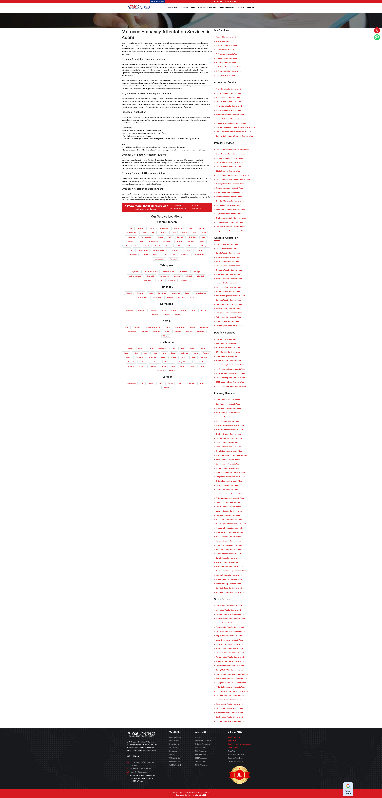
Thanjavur (170, 297)
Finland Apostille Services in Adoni (228, 317)
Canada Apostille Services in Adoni (228, 253)
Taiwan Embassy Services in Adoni (228, 562)
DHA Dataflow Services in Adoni (227, 339)
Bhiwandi (131, 366)
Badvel (152, 228)
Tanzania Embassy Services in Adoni (229, 567)
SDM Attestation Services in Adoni (228, 97)
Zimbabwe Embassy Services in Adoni (230, 592)
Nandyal (202, 241)
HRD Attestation (200, 755)
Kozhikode (200, 331)
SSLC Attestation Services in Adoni (228, 171)
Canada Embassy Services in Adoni (229, 438)
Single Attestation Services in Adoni (229, 214)
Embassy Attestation (202, 744)
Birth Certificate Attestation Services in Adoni (232, 175)
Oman (180, 383)
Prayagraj (160, 370)
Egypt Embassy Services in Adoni (228, 464)
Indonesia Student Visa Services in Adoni (231, 700)
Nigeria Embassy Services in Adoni (228, 537)
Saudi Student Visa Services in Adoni (229, 717)
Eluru (152, 233)
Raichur (183, 310)
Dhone (144, 233)
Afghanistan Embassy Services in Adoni (230, 472)
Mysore (177, 314)
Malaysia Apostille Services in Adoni (229, 274)
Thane (193, 357)
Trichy (192, 297)
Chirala (191, 228)
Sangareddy (171, 280)
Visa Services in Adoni (224, 41)
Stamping (172, 755)
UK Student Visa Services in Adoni (228, 610)
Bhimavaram (164, 228)
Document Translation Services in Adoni (230, 227)
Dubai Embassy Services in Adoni (228, 400)
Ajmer (173, 366)
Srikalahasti (133, 254)
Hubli (193, 310)
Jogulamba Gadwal (151, 272)
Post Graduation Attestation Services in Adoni (232, 150)
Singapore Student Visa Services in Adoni (231, 683)
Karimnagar (196, 272)
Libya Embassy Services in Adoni (228, 515)
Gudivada (163, 233)
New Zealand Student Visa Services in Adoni (232, 674)
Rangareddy (148, 280)
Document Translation (235, 758)
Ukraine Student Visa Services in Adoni (230, 696)
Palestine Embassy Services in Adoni (229, 545)
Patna (145, 353)
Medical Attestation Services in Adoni (229, 192)
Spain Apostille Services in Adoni (228, 321)
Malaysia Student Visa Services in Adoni (230, 687)
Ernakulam (137, 327)
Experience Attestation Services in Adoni (231, 209)
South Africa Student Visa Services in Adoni (232, 691)
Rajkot (163, 357)
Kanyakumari (175, 293)
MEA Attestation (201, 751)
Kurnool (141, 241)
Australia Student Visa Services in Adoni (230, 619)
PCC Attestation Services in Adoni (228, 110)
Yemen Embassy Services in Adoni (228, 584)
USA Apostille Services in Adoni (227, 244)
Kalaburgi (172, 370)
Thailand (166, 388)
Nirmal (160, 280)
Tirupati (164, 254)
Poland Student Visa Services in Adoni (230, 657)
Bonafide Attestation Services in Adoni (230, 222)
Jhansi (192, 366)
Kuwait (151, 383)
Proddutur (178, 246)
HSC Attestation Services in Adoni (228, 167)
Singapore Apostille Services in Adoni (229, 270)
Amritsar (206, 353)
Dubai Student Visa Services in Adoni (229, 704)
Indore (136, 353)
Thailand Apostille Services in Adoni (229, 279)
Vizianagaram (159, 259)
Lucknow (192, 349)
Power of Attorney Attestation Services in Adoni (233, 119)
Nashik (173, 353)
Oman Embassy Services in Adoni (228, 421)
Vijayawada (184, 254)
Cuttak (182, 366)
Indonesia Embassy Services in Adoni (229, 494)
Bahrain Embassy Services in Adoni (229, 417)
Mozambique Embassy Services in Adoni (231, 524)
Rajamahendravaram (160, 250)
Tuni (174, 254)
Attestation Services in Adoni (226, 45)
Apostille (198, 737)
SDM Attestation (201, 758)
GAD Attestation (200, 761)
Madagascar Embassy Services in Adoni (230, 532)
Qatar (160, 383)
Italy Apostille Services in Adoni (227, 283)
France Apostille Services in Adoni (228, 291)
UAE (142, 383)
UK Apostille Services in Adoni (227, 249)
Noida (164, 366)
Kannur (192, 327)
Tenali (155, 254)
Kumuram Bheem (168, 272)
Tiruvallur (140, 293)
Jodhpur (142, 362)
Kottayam (177, 331)
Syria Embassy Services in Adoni (228, 558)
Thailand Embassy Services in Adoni (229, 434)
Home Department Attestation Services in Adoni (233, 132)
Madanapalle (153, 241)
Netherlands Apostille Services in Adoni (230, 296)
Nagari (137, 246)
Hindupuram (131, 237)
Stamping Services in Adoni (226, 63)
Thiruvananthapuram (153, 327)
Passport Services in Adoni (226, 37)
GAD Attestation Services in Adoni (228, 102)
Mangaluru (141, 310)
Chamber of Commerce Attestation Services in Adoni (235, 127)
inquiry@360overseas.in (178, 208)
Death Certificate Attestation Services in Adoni (233, 180)
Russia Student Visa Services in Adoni (230, 627)
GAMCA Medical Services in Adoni (228, 71)
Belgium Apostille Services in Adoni (229, 326)
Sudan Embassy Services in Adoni (228, 554)
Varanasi (140, 357)
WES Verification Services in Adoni (228, 67)
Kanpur (126, 353)
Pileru (168, 246)
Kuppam (130, 241)
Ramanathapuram (200, 293)
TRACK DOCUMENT (157, 2)
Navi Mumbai (200, 362)
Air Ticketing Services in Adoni (227, 54)
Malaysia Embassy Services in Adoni (229, 430)
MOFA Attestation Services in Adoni (229, 106)
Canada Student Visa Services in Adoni (230, 614)
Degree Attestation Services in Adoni (229, 162)
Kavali (203, 237)
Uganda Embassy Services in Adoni (229, 575)
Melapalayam (142, 297)
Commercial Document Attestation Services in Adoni (235, 136)
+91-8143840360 (195, 208)
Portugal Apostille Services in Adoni (229, 313)
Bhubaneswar (168, 362)
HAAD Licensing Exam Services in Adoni (230, 369)
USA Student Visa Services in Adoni (229, 606)
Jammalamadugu (146, 237)
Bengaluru (129, 310)
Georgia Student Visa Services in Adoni (230, 666)
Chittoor (201, 228)
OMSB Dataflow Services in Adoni (228, 352)
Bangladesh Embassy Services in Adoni (230, 477)
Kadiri (170, 237)
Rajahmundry (143, 250)
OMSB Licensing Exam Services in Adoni (231, 378)
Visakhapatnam (199, 254)
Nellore (127, 246)
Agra (164, 353)
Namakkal (181, 297)
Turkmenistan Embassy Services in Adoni (231, 571)
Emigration (173, 751)
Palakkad (145, 331)
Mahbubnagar (164, 276)
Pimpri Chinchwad (185, 362)
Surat (173, 349)
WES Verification (175, 758)
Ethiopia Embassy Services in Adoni (229, 481)
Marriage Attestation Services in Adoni (230, 184)
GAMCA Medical (175, 765)
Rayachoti (187, 250)
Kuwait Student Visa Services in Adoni (230, 713)
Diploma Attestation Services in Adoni (230, 158)
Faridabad (128, 357)
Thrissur (166, 336)
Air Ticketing (173, 748)
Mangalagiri (167, 241)
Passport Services (175, 737)
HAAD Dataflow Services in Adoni (228, 343)
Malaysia (202, 383)
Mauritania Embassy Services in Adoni (230, 528)
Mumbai (130, 349)
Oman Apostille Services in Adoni (228, 266)
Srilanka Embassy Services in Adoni (229, 451)
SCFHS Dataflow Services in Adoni (228, 361)
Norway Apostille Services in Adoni (228, 309)
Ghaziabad (204, 357)
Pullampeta (204, 246)
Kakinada (180, 237)
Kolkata (140, 349)
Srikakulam (199, 250)
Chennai (129, 293)
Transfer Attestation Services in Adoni (230, 201)
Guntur (194, 233)
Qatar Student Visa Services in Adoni (229, 708)
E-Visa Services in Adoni (225, 50)
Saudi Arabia (131, 383)
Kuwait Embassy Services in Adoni (228, 408)
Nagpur (155, 353)
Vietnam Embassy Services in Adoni (229, 579)
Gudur (174, 233)
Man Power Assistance (236, 755)
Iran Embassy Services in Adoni (227, 485)
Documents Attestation (203, 741)
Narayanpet (183, 272)
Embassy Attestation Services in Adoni (230, 115)
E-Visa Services (174, 744)
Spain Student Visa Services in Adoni (229, 649)
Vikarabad (200, 276)
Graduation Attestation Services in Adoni (231, 154)
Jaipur (151, 349)
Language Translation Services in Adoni (230, 231)
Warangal (177, 276)
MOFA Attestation (201, 765)
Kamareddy (150, 276)
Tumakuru (166, 314)
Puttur (132, 250)
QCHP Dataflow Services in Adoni (228, 356)
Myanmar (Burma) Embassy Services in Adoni (232, 455)
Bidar (164, 310)
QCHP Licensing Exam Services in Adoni (230, 382)
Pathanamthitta (180, 327)
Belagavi (155, 314)
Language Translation (235, 761)
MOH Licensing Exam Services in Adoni (230, 373)
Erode (151, 293)
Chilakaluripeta (178, 228)
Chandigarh (152, 357)
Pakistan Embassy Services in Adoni (229, 541)
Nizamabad (184, 280)
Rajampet (175, 250)
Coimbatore (162, 293)
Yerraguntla (173, 259)
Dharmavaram (131, 233)
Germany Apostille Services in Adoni (229, 287)
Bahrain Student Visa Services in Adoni (230, 721)
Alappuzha (156, 331)
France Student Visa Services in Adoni (230, 653)
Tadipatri (145, 254)
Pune (182, 349)
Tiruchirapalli (156, 297)
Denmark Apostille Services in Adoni (229, 300)
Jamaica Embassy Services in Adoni (229, 502)
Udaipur (202, 366)
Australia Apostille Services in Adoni (229, 257)
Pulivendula (191, 246)
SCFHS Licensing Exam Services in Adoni (231, 386)
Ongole (147, 246)
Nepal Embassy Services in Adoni (228, 460)
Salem (187, 293)
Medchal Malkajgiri (135, 276)
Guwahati (131, 362)
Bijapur (173, 310)
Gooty (204, 233)
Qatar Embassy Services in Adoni (228, 404)
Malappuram (132, 331)
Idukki (167, 331)
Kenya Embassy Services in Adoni (228, 447)
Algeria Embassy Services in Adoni (228, 468)
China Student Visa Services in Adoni (229, 644)
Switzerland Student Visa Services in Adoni (231, 678)
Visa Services (174, 741)
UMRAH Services (175, 761)
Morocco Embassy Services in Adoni (229, 519)
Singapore (190, 383)
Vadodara (184, 353)
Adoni (131, 228)
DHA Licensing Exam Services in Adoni (230, 365)
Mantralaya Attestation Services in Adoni (231, 123)
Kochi (127, 327)
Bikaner (141, 366)
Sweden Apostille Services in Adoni (229, 304)
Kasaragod (204, 327)
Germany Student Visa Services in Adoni (230, 631)
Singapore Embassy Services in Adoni (230, 425)
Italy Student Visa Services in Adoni (229, 636)
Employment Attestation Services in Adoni (231, 218)
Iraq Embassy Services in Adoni (227, 490)
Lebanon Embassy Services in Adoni (229, 511)
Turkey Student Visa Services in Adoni (230, 670)
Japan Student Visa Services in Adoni (229, 640)
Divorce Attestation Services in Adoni (229, 188)
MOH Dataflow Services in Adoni (228, 348)
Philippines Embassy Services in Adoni (230, 498)
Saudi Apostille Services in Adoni (228, 261)
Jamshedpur (155, 362)
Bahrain (170, 383)
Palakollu (158, 246)
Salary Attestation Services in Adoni (229, 197)
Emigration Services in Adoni (226, 58)
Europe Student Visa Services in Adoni (230, 623)
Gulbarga (154, 310)
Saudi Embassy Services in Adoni (228, 413)
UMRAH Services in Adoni (225, 75)
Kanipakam (192, 237)
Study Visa (231, 751)
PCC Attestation (200, 748)
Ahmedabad (162, 349)
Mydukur (191, 241)
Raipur (184, 357)
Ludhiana (173, 357)
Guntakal (184, 233)
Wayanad (189, 331)
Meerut (195, 353)
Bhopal (202, 349)
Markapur (179, 241)
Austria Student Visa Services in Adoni (230, 661)
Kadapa (160, 237)
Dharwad (203, 310)
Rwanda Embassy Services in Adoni (229, 549)
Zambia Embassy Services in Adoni (229, 588)
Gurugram (153, 366)
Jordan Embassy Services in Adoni (228, 507)
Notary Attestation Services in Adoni (229, 205)
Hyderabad (135, 272)
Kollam (167, 327)
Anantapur (141, 228)
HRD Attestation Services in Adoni (228, 93)
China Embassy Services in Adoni (228, 443)
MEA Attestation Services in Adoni (228, 89)
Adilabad (189, 276)
